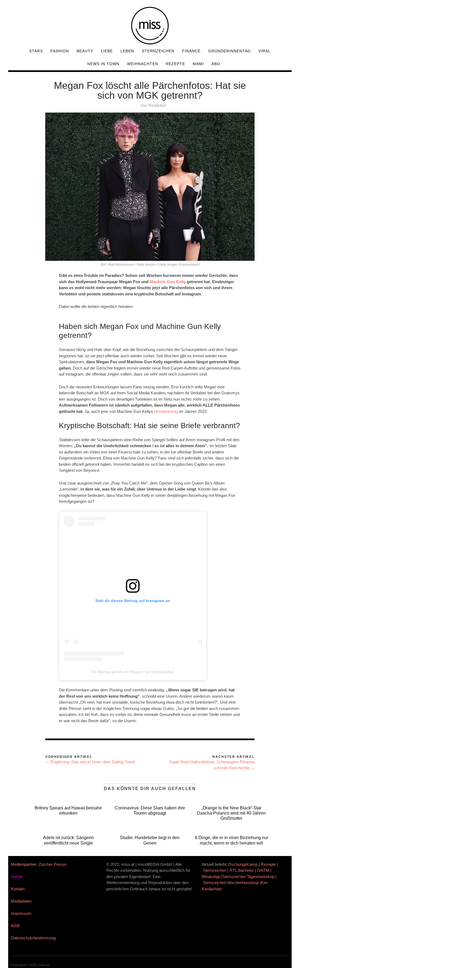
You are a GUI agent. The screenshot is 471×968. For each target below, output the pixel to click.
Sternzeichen (158, 51)
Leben (127, 51)
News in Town (103, 64)
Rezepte (175, 64)
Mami (198, 64)
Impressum (21, 913)
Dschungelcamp (243, 864)
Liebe (107, 51)
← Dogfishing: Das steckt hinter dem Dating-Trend (90, 762)
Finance (191, 51)
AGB (15, 925)
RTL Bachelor (242, 870)
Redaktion (157, 105)
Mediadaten (21, 901)
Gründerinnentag (229, 51)
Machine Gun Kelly (167, 281)
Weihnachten (142, 64)
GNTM (263, 870)
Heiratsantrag (166, 411)
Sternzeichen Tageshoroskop (248, 876)
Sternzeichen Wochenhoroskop (231, 882)
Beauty (85, 51)
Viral (264, 51)
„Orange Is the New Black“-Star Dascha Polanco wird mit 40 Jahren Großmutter (231, 813)
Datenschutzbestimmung (33, 938)
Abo (216, 64)
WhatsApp (211, 876)
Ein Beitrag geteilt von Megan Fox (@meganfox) (132, 672)
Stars (36, 51)
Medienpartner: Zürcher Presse (39, 864)
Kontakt (18, 889)
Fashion (59, 51)
